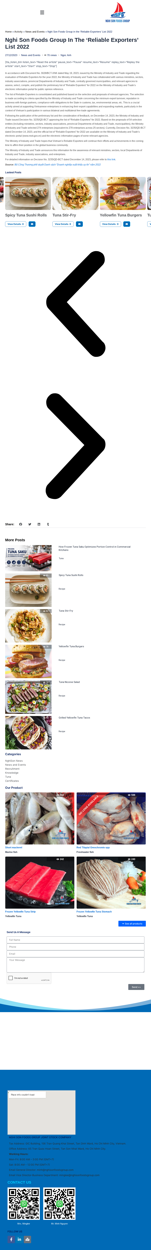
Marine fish (83, 852)
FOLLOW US (15, 1231)
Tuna (61, 558)
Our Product (14, 787)
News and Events (35, 31)
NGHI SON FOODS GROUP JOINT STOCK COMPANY (40, 1137)
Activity (18, 31)
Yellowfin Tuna (13, 916)
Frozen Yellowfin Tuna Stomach (22, 911)
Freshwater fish (13, 852)
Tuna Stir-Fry (64, 215)
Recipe (62, 589)
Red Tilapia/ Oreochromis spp (21, 847)
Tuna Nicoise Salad (69, 682)
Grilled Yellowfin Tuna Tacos (74, 717)
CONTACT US (19, 1182)
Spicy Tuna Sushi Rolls (26, 215)
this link (111, 159)
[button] (42, 13)
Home (8, 31)
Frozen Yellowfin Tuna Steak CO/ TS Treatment (102, 911)
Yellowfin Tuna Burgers (121, 215)
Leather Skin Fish (86, 847)
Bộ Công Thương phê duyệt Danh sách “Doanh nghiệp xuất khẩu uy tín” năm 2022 (58, 164)
